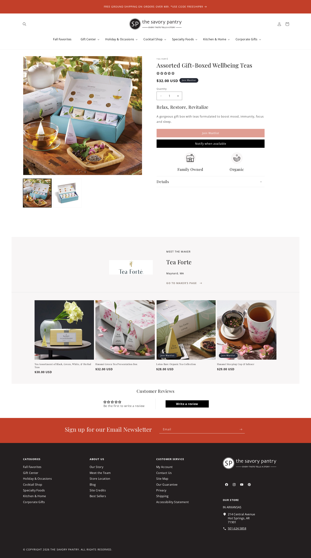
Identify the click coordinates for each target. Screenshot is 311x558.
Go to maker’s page (181, 283)
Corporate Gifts (34, 502)
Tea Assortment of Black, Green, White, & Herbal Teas (63, 366)
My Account (164, 467)
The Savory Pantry (64, 549)
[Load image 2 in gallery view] (67, 193)
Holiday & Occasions (37, 479)
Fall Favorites (32, 467)
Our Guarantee (166, 485)
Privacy (161, 490)
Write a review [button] (187, 404)
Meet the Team (100, 473)
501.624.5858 (237, 529)
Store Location (100, 479)
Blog (93, 485)
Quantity (162, 88)
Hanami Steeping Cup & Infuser (235, 364)
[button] (24, 24)
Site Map (162, 479)
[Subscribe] (241, 429)
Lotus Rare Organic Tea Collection (176, 364)
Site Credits (98, 490)
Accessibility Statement (172, 502)
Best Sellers (98, 496)
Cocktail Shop (32, 485)
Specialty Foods (34, 490)
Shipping (162, 496)
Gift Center (31, 473)
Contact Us (164, 473)
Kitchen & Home (34, 496)
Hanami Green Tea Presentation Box (116, 364)
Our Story (96, 467)
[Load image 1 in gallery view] (37, 193)
